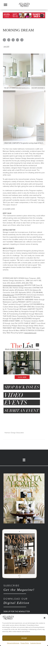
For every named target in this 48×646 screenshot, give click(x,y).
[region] (24, 15)
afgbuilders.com (8, 295)
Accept (24, 638)
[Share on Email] (22, 40)
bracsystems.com (30, 333)
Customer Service (35, 643)
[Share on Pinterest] (17, 40)
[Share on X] (8, 40)
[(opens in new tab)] (24, 498)
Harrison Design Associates (14, 433)
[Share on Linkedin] (13, 40)
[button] (44, 618)
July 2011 (6, 46)
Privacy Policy (25, 643)
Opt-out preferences (13, 643)
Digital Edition (16, 601)
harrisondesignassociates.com (13, 285)
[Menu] (5, 5)
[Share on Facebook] (4, 40)
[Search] (44, 8)
